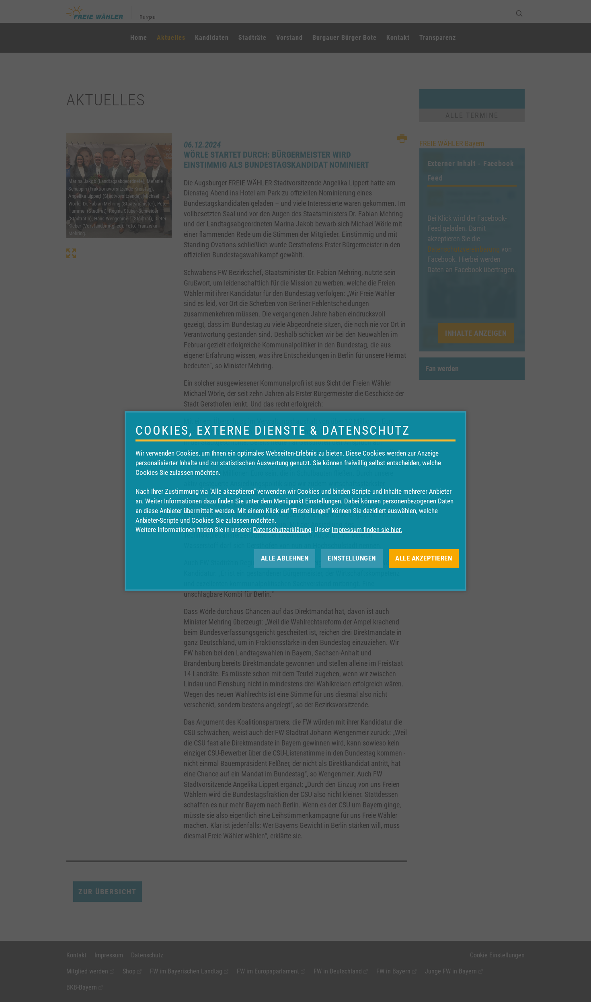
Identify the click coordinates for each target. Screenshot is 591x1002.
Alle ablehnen (285, 558)
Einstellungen (352, 558)
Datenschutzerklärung (282, 530)
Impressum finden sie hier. (367, 530)
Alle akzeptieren (423, 558)
